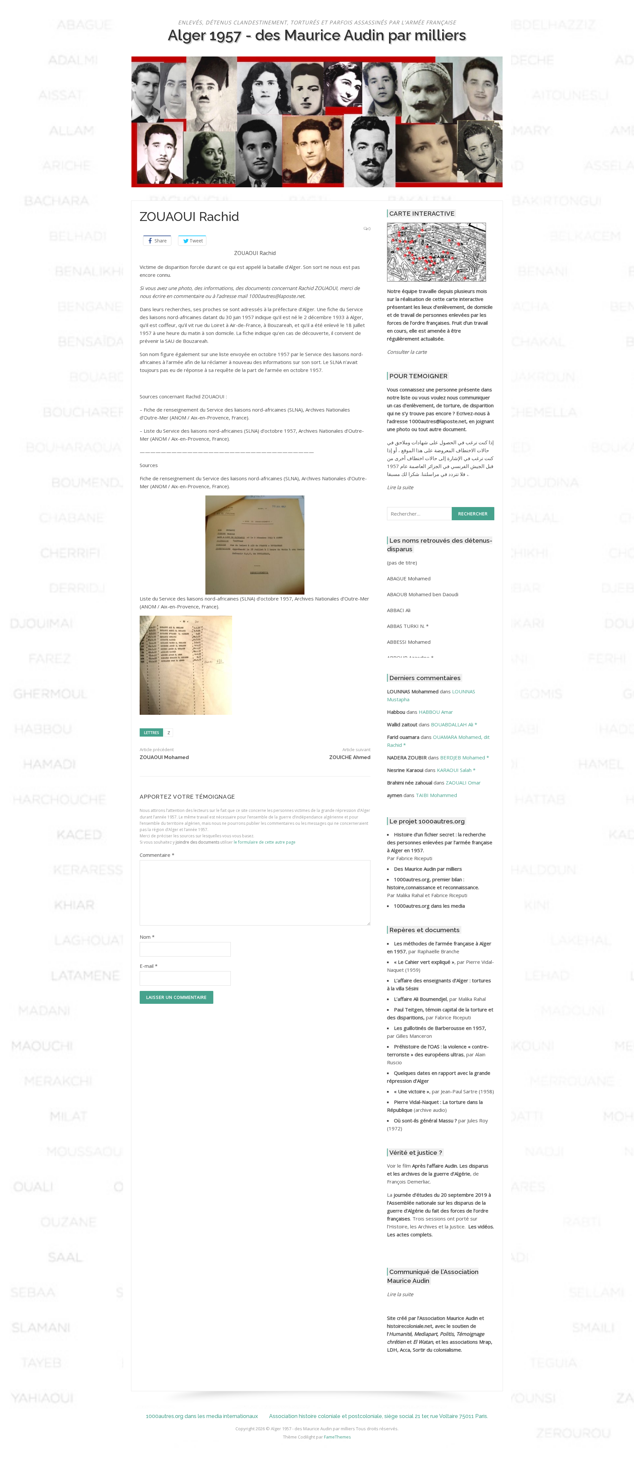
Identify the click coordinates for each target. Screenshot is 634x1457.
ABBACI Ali (398, 610)
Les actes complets (409, 1234)
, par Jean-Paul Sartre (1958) (444, 1091)
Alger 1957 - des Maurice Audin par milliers (317, 35)
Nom (147, 936)
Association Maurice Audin (448, 1318)
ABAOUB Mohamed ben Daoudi (422, 594)
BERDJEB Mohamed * (464, 757)
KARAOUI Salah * (456, 770)
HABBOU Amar (436, 712)
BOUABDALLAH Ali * (454, 724)
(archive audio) (430, 1110)
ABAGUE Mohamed (409, 578)
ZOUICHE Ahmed (349, 757)
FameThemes (337, 1437)
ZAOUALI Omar (463, 782)
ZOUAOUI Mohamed (164, 757)
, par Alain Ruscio (438, 1054)
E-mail (149, 966)
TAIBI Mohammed (436, 795)
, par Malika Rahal (440, 999)
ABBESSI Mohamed (409, 641)
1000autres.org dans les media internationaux (202, 1416)
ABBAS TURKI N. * (408, 626)
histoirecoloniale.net (409, 1326)
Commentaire (157, 855)
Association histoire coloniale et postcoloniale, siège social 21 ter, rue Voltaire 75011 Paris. (378, 1416)
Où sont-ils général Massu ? (426, 1120)
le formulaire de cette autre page (265, 842)
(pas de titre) (402, 562)
